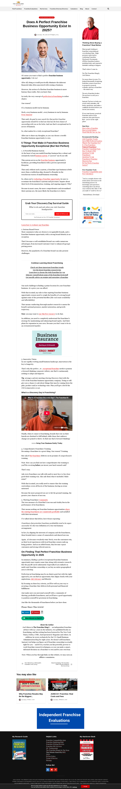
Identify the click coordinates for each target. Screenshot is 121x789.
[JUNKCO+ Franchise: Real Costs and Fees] (62, 684)
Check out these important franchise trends (47, 267)
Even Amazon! (26, 115)
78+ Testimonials (52, 748)
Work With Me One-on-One (91, 132)
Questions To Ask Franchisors (88, 154)
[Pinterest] (55, 769)
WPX (64, 752)
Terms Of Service (52, 758)
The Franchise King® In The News (57, 750)
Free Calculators (87, 174)
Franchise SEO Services (54, 746)
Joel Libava (39, 34)
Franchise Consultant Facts (91, 149)
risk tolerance (36, 579)
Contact (94, 9)
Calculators (74, 9)
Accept (85, 786)
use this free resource (47, 314)
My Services (43, 9)
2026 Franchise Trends (90, 139)
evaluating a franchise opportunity (47, 179)
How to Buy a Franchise (90, 128)
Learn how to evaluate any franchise (35, 225)
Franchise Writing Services (55, 744)
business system (41, 156)
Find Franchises (17, 9)
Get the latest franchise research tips (47, 270)
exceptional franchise (51, 369)
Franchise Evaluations (31, 9)
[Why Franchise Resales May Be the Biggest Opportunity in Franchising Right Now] (31, 684)
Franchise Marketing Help (55, 742)
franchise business (48, 160)
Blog (81, 9)
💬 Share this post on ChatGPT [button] (32, 618)
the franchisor (35, 456)
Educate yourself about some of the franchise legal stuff (47, 275)
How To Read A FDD (89, 151)
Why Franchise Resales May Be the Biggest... (31, 695)
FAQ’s (48, 754)
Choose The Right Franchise (47, 17)
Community (43, 500)
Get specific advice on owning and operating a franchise (47, 277)
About (87, 9)
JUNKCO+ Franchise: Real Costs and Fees (62, 695)
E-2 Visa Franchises (88, 145)
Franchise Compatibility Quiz (92, 172)
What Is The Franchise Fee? (91, 143)
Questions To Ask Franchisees (88, 158)
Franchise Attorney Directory (59, 9)
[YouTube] (51, 769)
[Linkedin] (48, 769)
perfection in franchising (52, 96)
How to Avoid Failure (89, 130)
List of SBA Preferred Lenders (92, 141)
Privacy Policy (50, 756)
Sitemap (49, 760)
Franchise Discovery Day (89, 160)
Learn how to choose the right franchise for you (47, 272)
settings (75, 787)
